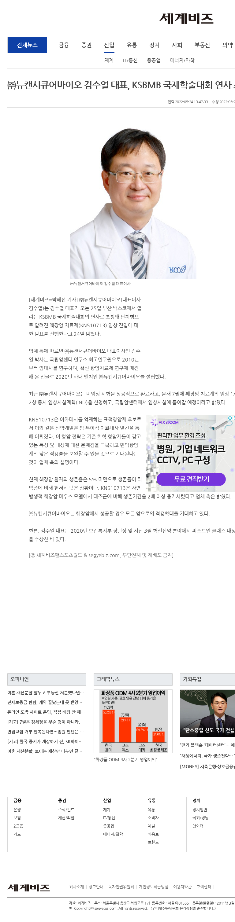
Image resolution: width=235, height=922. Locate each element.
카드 (17, 834)
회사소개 (76, 886)
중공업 (154, 60)
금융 (64, 45)
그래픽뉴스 (108, 679)
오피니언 (19, 679)
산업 (109, 45)
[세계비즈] (186, 18)
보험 (17, 817)
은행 (17, 809)
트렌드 (153, 842)
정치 (154, 45)
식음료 (153, 834)
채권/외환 (66, 817)
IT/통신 (130, 60)
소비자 (153, 817)
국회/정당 (200, 817)
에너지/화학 (182, 60)
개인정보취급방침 (153, 886)
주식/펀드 (66, 809)
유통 (132, 45)
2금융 (18, 826)
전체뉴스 (27, 45)
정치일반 (199, 809)
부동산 (202, 45)
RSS (218, 887)
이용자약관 (182, 886)
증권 (86, 45)
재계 (109, 60)
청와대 (197, 826)
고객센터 (203, 886)
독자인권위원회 (121, 886)
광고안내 (96, 886)
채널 (151, 826)
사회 (177, 45)
